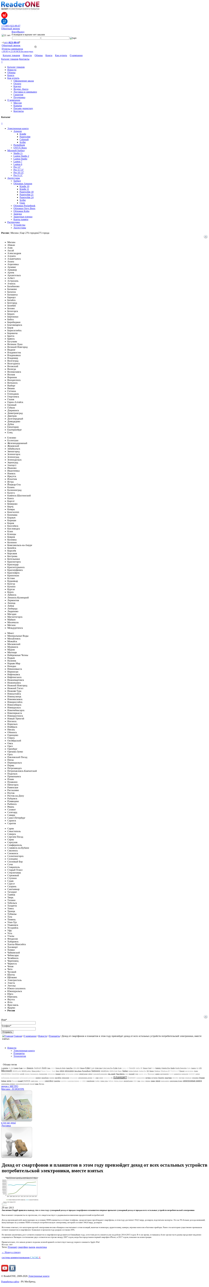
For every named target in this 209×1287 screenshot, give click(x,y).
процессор (188, 1078)
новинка (51, 1078)
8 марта (16, 1068)
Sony (120, 1071)
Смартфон (57, 1081)
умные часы (104, 1081)
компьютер (184, 1074)
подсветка (154, 1078)
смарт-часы (34, 1081)
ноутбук (58, 1078)
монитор (38, 1078)
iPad (153, 1068)
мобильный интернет (27, 1078)
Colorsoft (24, 139)
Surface (17, 181)
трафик (97, 1081)
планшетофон (140, 1078)
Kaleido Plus (166, 1068)
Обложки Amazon (22, 183)
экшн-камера (165, 1081)
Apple (44, 1068)
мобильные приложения (10, 1078)
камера (157, 1074)
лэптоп (197, 1074)
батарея (27, 1074)
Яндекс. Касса (20, 89)
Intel (149, 1068)
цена (135, 1081)
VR (148, 1071)
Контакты (24, 59)
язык (36, 1084)
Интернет (151, 1074)
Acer (24, 1068)
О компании (76, 55)
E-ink (119, 1068)
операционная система (85, 1078)
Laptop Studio (20, 158)
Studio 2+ (18, 153)
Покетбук (161, 1078)
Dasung (82, 1068)
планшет (120, 1077)
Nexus (43, 1071)
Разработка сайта (10, 1281)
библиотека (51, 1074)
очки (97, 1078)
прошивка (195, 1078)
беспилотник (43, 1074)
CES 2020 (76, 1068)
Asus (48, 1068)
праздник (168, 1078)
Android (37, 1068)
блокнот (58, 1074)
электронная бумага (176, 1081)
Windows (157, 1071)
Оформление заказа (23, 80)
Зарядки (17, 214)
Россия (14, 1081)
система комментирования (21, 1257)
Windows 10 (165, 1071)
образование (74, 1078)
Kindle (23, 134)
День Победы (120, 1074)
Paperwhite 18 (27, 192)
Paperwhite (25, 136)
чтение (153, 1081)
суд (81, 1081)
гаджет (76, 1074)
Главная (18, 1036)
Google (132, 1068)
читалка (147, 1081)
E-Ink (115, 1068)
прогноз (175, 1078)
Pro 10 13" (18, 172)
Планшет (131, 1077)
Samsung (95, 1071)
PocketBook (86, 1071)
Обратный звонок (10, 28)
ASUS (53, 1068)
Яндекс (41, 1084)
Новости (27, 55)
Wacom (151, 1071)
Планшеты (54, 1036)
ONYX (62, 1071)
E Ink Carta (98, 1068)
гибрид (90, 1074)
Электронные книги (18, 128)
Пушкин (202, 1078)
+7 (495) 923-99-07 (10, 26)
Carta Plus (69, 1068)
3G (10, 1068)
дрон (136, 1074)
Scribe (23, 142)
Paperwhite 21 (27, 194)
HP (141, 1068)
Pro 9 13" (18, 175)
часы (138, 1081)
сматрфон (64, 1081)
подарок (148, 1078)
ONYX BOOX (69, 1071)
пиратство (107, 1078)
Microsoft (6, 1070)
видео (63, 1074)
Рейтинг (3, 1081)
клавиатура (177, 1074)
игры (145, 1074)
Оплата (17, 83)
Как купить (61, 55)
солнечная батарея (73, 1081)
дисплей (131, 1074)
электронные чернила (8, 1084)
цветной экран (128, 1081)
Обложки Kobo (21, 211)
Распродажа (13, 222)
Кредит (17, 86)
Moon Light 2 (36, 1071)
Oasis (22, 203)
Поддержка (19, 97)
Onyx (57, 1071)
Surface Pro (142, 1071)
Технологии (19, 1056)
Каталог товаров (11, 55)
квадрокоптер (164, 1074)
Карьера (17, 105)
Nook (53, 1071)
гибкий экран (83, 1074)
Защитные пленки (22, 216)
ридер (9, 1081)
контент (192, 1074)
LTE (200, 1068)
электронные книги (192, 1080)
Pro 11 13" (18, 169)
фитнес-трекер (118, 1081)
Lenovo (193, 1068)
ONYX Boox (20, 147)
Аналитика (15, 1074)
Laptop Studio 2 (21, 156)
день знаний (111, 1074)
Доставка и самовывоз (25, 92)
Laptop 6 (17, 164)
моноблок (45, 1078)
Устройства (19, 225)
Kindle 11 (24, 189)
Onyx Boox (78, 1071)
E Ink (87, 1068)
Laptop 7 (17, 161)
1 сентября (4, 1068)
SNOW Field (113, 1071)
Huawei (145, 1068)
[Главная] (7, 1036)
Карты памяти (20, 219)
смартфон (49, 1081)
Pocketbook (19, 145)
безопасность (34, 1074)
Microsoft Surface (16, 150)
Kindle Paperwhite (181, 1068)
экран (157, 1081)
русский (20, 1081)
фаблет (111, 1081)
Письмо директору (23, 108)
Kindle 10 (24, 186)
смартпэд (41, 1081)
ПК (112, 1078)
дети (126, 1074)
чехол (143, 1081)
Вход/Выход (18, 31)
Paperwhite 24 (27, 197)
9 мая (20, 1068)
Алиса (196, 1071)
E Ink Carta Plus (108, 1068)
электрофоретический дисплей (25, 1084)
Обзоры (39, 55)
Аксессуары (13, 178)
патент (101, 1078)
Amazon (17, 131)
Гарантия (18, 94)
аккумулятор (189, 1071)
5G (12, 1068)
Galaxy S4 (125, 1068)
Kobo (189, 1068)
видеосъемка (70, 1074)
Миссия (17, 103)
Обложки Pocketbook (24, 205)
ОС (94, 1078)
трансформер (90, 1081)
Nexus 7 (48, 1071)
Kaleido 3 (158, 1068)
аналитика (6, 1074)
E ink (92, 1068)
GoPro (138, 1068)
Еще (34, 233)
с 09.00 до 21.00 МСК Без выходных (17, 51)
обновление (65, 1078)
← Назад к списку (11, 1252)
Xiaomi (182, 1071)
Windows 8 (174, 1071)
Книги (48, 55)
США (84, 1081)
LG (197, 1068)
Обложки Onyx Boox (24, 208)
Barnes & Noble (60, 1068)
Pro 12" (17, 167)
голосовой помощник (100, 1074)
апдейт (22, 1074)
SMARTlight (105, 1071)
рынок (26, 1080)
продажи (182, 1078)
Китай (171, 1074)
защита (141, 1074)
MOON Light (17, 1071)
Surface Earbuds (133, 1071)
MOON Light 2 (26, 1071)
